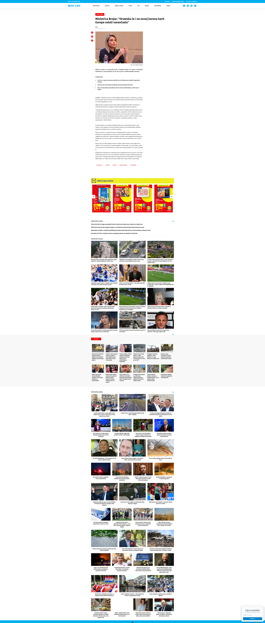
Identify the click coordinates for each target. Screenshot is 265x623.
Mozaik (147, 5)
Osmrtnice (167, 1)
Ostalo (168, 5)
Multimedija (157, 5)
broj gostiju (133, 165)
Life (138, 5)
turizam (108, 165)
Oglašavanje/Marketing (178, 1)
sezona (114, 165)
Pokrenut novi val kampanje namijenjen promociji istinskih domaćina (115, 85)
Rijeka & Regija (119, 5)
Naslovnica (96, 5)
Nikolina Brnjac (123, 165)
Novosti (107, 5)
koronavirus (99, 165)
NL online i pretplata (191, 1)
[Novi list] (74, 6)
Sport (130, 5)
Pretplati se (252, 618)
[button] (171, 196)
